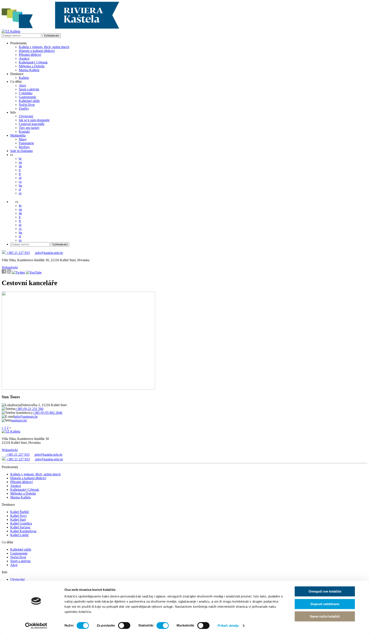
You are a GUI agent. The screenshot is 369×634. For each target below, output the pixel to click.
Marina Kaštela (29, 70)
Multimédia (18, 135)
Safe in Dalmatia (21, 151)
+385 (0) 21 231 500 (29, 409)
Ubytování (26, 116)
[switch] (124, 625)
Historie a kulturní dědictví (37, 51)
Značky (24, 108)
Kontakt (24, 131)
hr (20, 158)
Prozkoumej (18, 43)
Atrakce (24, 58)
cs (11, 154)
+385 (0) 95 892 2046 (47, 412)
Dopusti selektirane (324, 604)
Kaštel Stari (18, 519)
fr (20, 174)
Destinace (16, 74)
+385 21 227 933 (18, 253)
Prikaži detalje (228, 625)
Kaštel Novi (18, 516)
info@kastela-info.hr (48, 253)
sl (20, 189)
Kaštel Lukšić (19, 535)
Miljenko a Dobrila (31, 66)
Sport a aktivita (29, 89)
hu (20, 185)
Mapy (23, 139)
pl (20, 178)
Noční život (27, 104)
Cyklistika (25, 93)
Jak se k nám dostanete (34, 120)
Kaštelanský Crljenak (33, 62)
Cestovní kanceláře (31, 124)
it (19, 170)
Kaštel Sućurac (20, 527)
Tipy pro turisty (29, 128)
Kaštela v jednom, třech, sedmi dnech (44, 47)
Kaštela (24, 78)
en (20, 162)
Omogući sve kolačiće (325, 591)
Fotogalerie (26, 143)
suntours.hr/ (19, 420)
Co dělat (16, 81)
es (20, 193)
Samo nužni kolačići (325, 616)
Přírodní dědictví (30, 54)
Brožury (24, 147)
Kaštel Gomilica (21, 523)
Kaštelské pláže (29, 101)
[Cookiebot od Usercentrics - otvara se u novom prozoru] (36, 625)
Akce (22, 85)
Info (13, 112)
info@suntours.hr (26, 416)
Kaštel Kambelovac (23, 531)
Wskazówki (10, 267)
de (20, 166)
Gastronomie (27, 97)
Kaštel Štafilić (19, 512)
